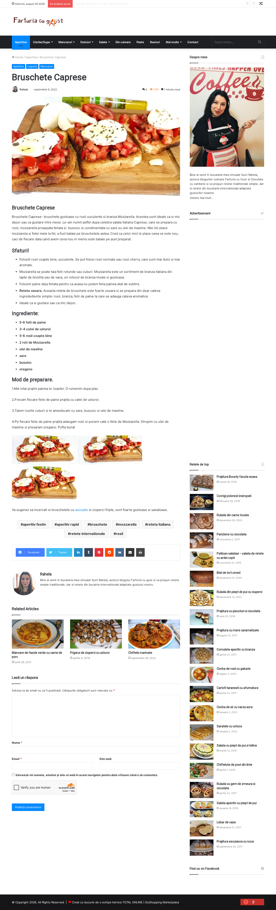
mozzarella (127, 524)
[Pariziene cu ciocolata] (201, 540)
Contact (192, 42)
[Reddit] (109, 552)
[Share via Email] (130, 552)
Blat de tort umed (228, 572)
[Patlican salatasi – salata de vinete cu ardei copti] (201, 560)
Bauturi (155, 42)
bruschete (98, 524)
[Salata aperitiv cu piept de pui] (201, 809)
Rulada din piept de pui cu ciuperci (239, 592)
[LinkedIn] (78, 552)
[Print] (140, 552)
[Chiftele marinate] (154, 634)
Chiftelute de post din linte (234, 764)
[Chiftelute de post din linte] (201, 771)
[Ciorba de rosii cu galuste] (201, 675)
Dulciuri (85, 42)
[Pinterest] (99, 552)
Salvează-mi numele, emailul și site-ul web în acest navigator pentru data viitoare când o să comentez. (87, 775)
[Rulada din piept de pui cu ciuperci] (201, 598)
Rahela (24, 89)
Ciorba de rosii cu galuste (234, 668)
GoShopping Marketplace (162, 902)
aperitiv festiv (34, 524)
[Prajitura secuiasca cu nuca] (201, 847)
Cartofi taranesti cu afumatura (237, 688)
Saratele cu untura (229, 726)
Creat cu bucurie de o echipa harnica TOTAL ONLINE (107, 902)
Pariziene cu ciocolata (231, 534)
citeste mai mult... (202, 198)
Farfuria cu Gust (236, 179)
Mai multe (172, 42)
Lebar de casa (226, 822)
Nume (17, 742)
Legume (32, 66)
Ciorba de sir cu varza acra (234, 707)
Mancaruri (65, 42)
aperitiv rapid (68, 524)
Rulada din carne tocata (233, 515)
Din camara (123, 42)
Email (17, 759)
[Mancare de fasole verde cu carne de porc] (38, 634)
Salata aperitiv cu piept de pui (237, 803)
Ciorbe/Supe (41, 42)
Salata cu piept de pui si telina (237, 745)
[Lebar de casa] (201, 828)
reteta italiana (158, 524)
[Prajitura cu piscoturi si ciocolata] (201, 617)
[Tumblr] (88, 552)
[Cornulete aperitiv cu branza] (201, 656)
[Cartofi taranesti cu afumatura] (201, 694)
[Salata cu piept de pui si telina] (201, 751)
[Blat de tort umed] (201, 579)
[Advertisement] (227, 337)
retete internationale (87, 533)
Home (18, 57)
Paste (140, 42)
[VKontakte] (119, 552)
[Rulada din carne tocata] (201, 521)
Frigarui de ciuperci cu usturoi (90, 652)
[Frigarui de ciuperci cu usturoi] (96, 634)
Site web (105, 759)
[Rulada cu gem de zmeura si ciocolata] (201, 790)
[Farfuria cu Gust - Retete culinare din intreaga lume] (39, 21)
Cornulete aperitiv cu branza (236, 649)
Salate (103, 42)
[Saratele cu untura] (201, 732)
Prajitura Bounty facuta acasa (237, 476)
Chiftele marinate (140, 652)
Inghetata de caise (87, 3)
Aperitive (21, 42)
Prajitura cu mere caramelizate (238, 630)
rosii (119, 533)
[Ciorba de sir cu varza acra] (201, 713)
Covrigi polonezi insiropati (234, 496)
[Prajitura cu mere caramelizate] (201, 636)
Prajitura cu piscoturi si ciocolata (238, 611)
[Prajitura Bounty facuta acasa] (201, 483)
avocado (81, 510)
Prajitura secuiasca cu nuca (235, 841)
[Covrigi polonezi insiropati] (201, 502)
